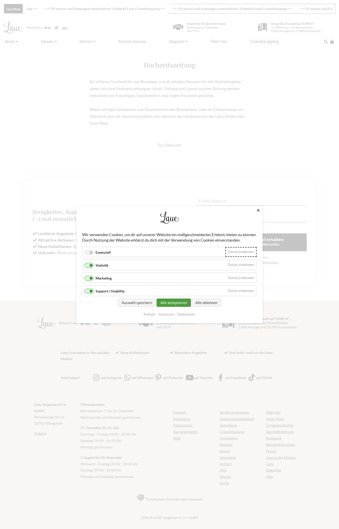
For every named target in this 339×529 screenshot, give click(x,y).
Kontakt (149, 314)
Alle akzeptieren (173, 303)
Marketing (104, 278)
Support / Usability (110, 291)
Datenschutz (186, 314)
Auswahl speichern (137, 303)
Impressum (166, 314)
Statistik (102, 265)
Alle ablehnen (206, 303)
